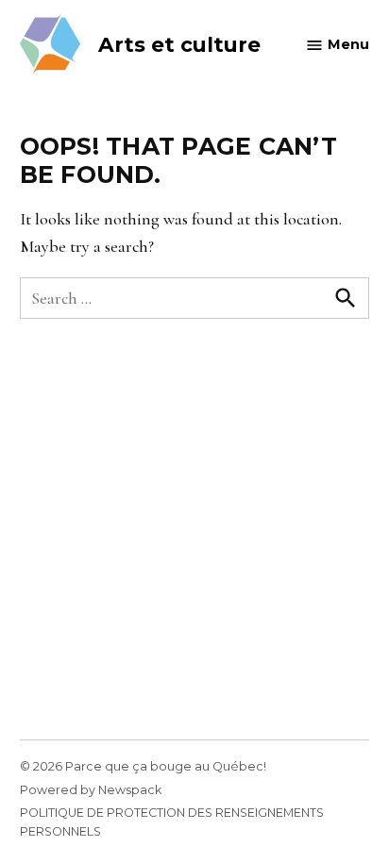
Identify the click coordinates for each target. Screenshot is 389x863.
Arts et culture (179, 44)
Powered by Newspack (90, 790)
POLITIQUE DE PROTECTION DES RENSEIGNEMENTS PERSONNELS (172, 821)
